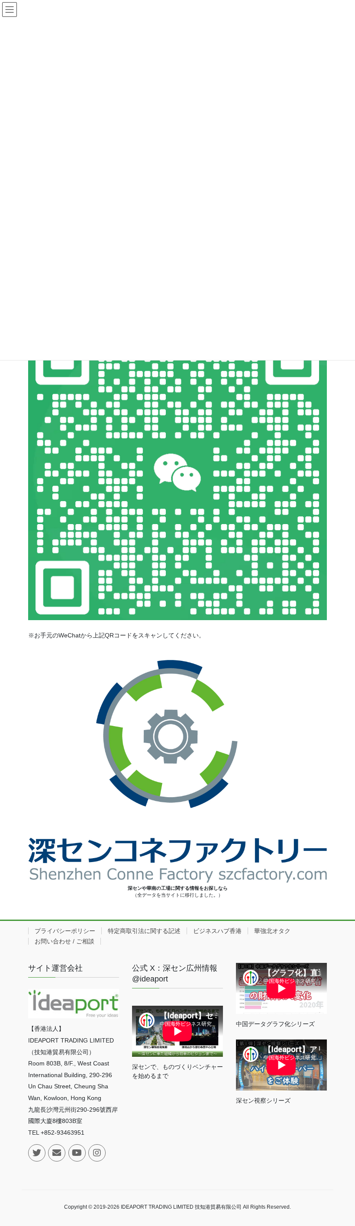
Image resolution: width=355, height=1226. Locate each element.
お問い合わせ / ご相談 (64, 941)
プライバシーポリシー (65, 930)
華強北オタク (272, 930)
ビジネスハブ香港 (217, 930)
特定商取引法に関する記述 (144, 930)
